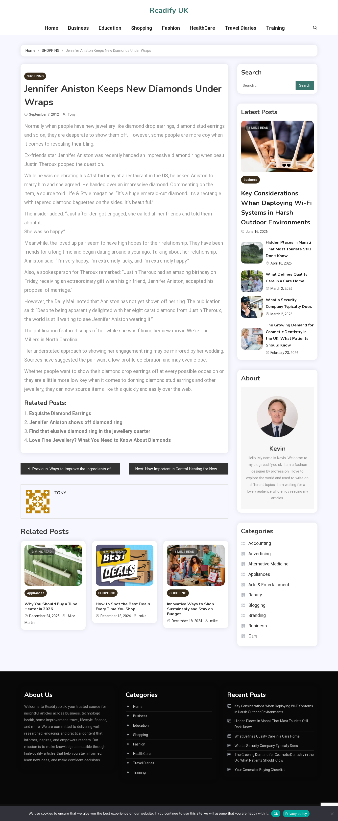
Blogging (257, 605)
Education (110, 28)
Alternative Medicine (268, 563)
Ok (276, 814)
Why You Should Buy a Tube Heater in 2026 (50, 606)
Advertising (259, 553)
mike (142, 616)
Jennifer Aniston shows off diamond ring (75, 422)
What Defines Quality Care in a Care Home (267, 736)
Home (51, 28)
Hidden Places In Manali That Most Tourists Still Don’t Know (288, 249)
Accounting (259, 543)
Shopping (141, 28)
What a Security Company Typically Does (266, 746)
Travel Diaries (240, 28)
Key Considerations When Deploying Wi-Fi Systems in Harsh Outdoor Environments (274, 709)
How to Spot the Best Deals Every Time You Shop (123, 606)
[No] (331, 813)
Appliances (35, 593)
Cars (253, 635)
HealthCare (202, 28)
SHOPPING (35, 76)
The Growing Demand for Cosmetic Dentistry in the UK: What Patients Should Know (274, 758)
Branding (257, 615)
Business (78, 28)
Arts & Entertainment (268, 584)
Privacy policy (296, 814)
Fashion (171, 28)
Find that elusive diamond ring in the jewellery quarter (89, 431)
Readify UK (169, 10)
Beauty (255, 594)
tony (71, 114)
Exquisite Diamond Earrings (60, 413)
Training (275, 28)
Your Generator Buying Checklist (260, 770)
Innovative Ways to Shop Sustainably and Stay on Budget (190, 609)
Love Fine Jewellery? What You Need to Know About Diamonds (100, 440)
